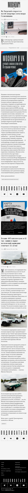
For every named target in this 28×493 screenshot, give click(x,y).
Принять (8, 232)
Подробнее (20, 232)
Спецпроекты (18, 469)
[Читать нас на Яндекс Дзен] (17, 194)
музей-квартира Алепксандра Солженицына (10, 179)
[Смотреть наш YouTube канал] (23, 194)
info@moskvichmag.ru (9, 490)
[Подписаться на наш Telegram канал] (4, 194)
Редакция (17, 462)
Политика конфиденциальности (20, 467)
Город (2, 19)
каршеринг (4, 423)
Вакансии (17, 464)
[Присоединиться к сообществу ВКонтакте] (11, 194)
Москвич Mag (8, 488)
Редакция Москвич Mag (11, 19)
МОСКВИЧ (14, 5)
